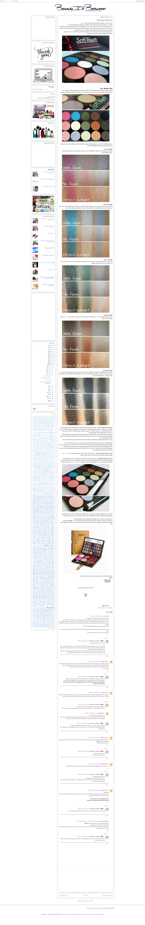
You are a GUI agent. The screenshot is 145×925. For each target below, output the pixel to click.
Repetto (52, 597)
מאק (37, 452)
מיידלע (50, 457)
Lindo (36, 564)
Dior (48, 527)
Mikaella (37, 577)
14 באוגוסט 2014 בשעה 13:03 (98, 692)
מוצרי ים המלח (49, 456)
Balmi (45, 502)
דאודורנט (34, 433)
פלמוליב (53, 475)
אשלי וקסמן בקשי (44, 424)
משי (47, 461)
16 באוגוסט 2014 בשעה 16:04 (98, 790)
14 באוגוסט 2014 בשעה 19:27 (98, 764)
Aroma (42, 500)
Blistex (36, 508)
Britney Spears (43, 512)
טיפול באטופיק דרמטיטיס (40, 444)
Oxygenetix (52, 591)
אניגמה (39, 421)
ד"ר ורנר (45, 433)
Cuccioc (34, 523)
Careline (52, 516)
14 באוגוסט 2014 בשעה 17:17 (98, 737)
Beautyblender (50, 506)
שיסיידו (38, 491)
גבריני (46, 430)
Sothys (34, 610)
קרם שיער (52, 486)
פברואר (49, 396)
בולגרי (34, 424)
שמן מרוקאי (46, 492)
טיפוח (34, 443)
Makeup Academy (46, 572)
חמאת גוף (34, 442)
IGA (51, 549)
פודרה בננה (52, 472)
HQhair (37, 548)
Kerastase (47, 557)
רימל (50, 488)
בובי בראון (37, 424)
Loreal (43, 568)
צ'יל (40, 476)
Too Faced (48, 620)
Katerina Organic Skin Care (44, 555)
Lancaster (43, 562)
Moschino (51, 582)
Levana (43, 563)
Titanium (52, 618)
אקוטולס (36, 422)
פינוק (33, 472)
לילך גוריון (38, 449)
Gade (49, 540)
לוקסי (53, 448)
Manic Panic (48, 574)
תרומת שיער (38, 495)
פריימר (53, 476)
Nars (38, 584)
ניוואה (50, 462)
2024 (51, 347)
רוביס (51, 487)
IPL (33, 549)
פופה (50, 472)
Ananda (39, 497)
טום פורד (50, 443)
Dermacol (43, 526)
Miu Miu (38, 579)
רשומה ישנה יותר (63, 895)
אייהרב (49, 419)
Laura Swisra (47, 563)
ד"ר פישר (39, 433)
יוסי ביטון (37, 446)
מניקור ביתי (52, 459)
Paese (38, 591)
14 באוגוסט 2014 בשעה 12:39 (98, 616)
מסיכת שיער (42, 459)
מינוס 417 (51, 458)
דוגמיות (46, 435)
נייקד (41, 462)
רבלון (53, 487)
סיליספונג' (52, 467)
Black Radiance (42, 508)
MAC (34, 569)
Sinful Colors (38, 609)
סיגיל (41, 466)
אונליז (53, 417)
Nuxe (44, 588)
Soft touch (101, 608)
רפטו (50, 489)
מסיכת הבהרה (47, 459)
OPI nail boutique (42, 589)
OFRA (34, 588)
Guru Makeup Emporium (38, 545)
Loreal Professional (37, 568)
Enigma (52, 533)
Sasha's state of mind (44, 601)
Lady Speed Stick (47, 560)
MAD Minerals (45, 570)
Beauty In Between (95, 641)
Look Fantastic (42, 567)
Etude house (35, 535)
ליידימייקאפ (49, 449)
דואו (49, 435)
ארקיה (49, 424)
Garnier (46, 540)
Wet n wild (36, 624)
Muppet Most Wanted (40, 582)
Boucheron (42, 511)
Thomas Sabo (35, 616)
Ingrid (35, 549)
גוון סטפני (43, 430)
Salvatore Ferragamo (46, 599)
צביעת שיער (38, 476)
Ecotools (52, 532)
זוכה (46, 442)
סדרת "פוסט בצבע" (36, 464)
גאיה (48, 430)
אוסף (51, 417)
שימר (41, 491)
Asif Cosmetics (36, 500)
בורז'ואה (52, 425)
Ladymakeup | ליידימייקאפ (48, 179)
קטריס (42, 480)
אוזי (36, 416)
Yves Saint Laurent (37, 626)
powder (50, 594)
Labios (53, 560)
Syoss (47, 614)
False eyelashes (47, 536)
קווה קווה (48, 479)
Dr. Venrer (45, 530)
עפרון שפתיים (38, 470)
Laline (52, 562)
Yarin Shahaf (36, 625)
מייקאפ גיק (44, 457)
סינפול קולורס (45, 467)
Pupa (34, 594)
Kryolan (39, 558)
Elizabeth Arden (37, 532)
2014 (51, 364)
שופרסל (47, 491)
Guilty (46, 545)
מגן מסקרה (52, 454)
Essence (52, 535)
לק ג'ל (52, 452)
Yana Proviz (43, 625)
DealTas (52, 526)
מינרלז (43, 458)
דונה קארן (43, 435)
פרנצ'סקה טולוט (46, 476)
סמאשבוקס (37, 467)
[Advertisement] (85, 880)
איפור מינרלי (45, 420)
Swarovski (51, 614)
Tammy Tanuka (36, 614)
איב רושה (52, 419)
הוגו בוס (40, 438)
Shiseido (35, 606)
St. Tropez (35, 611)
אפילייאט (39, 422)
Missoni (42, 579)
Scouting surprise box (42, 603)
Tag (45, 614)
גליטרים (34, 432)
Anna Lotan (49, 498)
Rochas (40, 598)
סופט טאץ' (107, 608)
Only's (50, 589)
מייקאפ (47, 457)
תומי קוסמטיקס (35, 493)
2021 (51, 349)
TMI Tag (48, 618)
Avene (38, 501)
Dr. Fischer (44, 528)
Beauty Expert (42, 505)
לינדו (35, 449)
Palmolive (35, 591)
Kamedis (52, 555)
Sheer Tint (35, 604)
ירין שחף (34, 446)
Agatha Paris (45, 496)
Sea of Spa (35, 603)
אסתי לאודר (43, 422)
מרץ (50, 394)
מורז (45, 456)
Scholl (49, 602)
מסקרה (36, 459)
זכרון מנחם (43, 442)
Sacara (52, 599)
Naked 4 (45, 583)
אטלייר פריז (39, 417)
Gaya (42, 540)
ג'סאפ (53, 430)
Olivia (53, 589)
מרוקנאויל (50, 461)
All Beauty (47, 497)
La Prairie (35, 559)
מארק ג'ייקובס (52, 453)
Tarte (50, 615)
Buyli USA (39, 513)
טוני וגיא (46, 443)
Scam (36, 601)
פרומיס (39, 475)
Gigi (46, 541)
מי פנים (34, 456)
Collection (52, 522)
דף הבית (85, 895)
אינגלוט (34, 419)
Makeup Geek (50, 573)
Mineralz (49, 578)
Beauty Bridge (49, 505)
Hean (37, 547)
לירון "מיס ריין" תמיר (45, 451)
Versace (49, 623)
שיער (35, 491)
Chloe (44, 518)
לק (53, 452)
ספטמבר (49, 372)
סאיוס (35, 463)
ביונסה (49, 426)
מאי (50, 390)
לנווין (39, 451)
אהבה (43, 416)
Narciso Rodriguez (49, 584)
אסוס (35, 421)
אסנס (47, 422)
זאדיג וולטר (49, 442)
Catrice (46, 517)
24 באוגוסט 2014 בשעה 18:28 (94, 713)
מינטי (48, 458)
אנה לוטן (45, 421)
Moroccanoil (36, 580)
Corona (52, 523)
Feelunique (35, 536)
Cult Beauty (51, 525)
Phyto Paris (38, 593)
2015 (51, 362)
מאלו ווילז (43, 452)
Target (53, 615)
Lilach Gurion (51, 564)
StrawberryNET (49, 613)
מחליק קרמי (38, 456)
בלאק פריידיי (41, 426)
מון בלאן (42, 454)
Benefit (45, 507)
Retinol (46, 597)
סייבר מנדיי (35, 466)
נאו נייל (41, 461)
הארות (53, 438)
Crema (41, 523)
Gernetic (50, 541)
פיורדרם (41, 472)
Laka (34, 560)
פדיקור (36, 471)
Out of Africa (35, 589)
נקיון (47, 463)
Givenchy (41, 541)
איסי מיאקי (50, 420)
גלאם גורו (47, 432)
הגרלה (44, 438)
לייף (41, 449)
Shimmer (41, 606)
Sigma (48, 609)
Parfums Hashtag (50, 592)
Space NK (52, 611)
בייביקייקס (46, 426)
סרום (39, 468)
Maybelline (51, 577)
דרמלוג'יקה (40, 436)
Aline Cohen (51, 497)
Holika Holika (42, 548)
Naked (49, 583)
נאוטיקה (38, 461)
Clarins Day (51, 520)
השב (108, 634)
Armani (46, 500)
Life (40, 563)
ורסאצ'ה (53, 442)
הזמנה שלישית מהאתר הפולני (48, 186)
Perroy (50, 593)
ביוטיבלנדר (34, 425)
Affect (53, 496)
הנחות (53, 440)
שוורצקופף (39, 489)
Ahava (41, 496)
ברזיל (36, 428)
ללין (41, 451)
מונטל (39, 454)
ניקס (49, 463)
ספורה (49, 468)
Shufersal (37, 607)
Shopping (50, 608)
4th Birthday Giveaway (48, 255)
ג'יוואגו (38, 429)
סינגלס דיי (49, 467)
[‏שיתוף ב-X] (105, 605)
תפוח (41, 495)
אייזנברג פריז (46, 419)
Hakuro (52, 547)
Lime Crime (41, 564)
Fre (41, 538)
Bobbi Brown (36, 510)
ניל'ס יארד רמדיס (37, 462)
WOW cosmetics (50, 625)
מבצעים (45, 453)
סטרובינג (43, 466)
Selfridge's (44, 604)
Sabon (34, 598)
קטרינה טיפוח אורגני (47, 480)
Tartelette (46, 615)
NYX (42, 588)
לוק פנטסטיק (35, 447)
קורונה (51, 480)
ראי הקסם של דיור (38, 486)
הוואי (38, 438)
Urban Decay (39, 621)
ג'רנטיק (51, 430)
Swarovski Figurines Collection (46, 382)
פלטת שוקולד (35, 473)
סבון (51, 464)
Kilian (36, 557)
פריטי (33, 475)
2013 (51, 400)
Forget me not (36, 537)
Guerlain (51, 545)
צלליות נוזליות (35, 477)
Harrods (44, 547)
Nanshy (34, 583)
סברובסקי (42, 464)
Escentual (35, 533)
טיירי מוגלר (36, 443)
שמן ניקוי (42, 492)
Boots (53, 511)
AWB (34, 501)
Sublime (34, 613)
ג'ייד (36, 429)
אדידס (45, 416)
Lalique (48, 562)
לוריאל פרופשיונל (42, 448)
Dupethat (35, 530)
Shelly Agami (50, 606)
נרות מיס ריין (44, 463)
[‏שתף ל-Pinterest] (102, 605)
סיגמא (39, 466)
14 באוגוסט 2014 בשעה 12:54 (98, 661)
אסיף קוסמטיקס (51, 422)
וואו (40, 440)
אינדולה (53, 420)
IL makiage (44, 549)
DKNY (37, 527)
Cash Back (51, 517)
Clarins (35, 518)
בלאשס (37, 426)
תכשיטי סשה (48, 495)
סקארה (46, 468)
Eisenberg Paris (45, 532)
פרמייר (50, 476)
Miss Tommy (48, 579)
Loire (42, 565)
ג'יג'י (40, 429)
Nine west (50, 588)
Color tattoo (41, 522)
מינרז (46, 458)
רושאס (40, 487)
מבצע (48, 453)
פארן (43, 471)
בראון (43, 428)
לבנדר (47, 447)
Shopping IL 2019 (49, 248)
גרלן (50, 433)
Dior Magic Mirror (43, 527)
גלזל (36, 432)
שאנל (42, 489)
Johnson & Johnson (37, 553)
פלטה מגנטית (49, 473)
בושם (49, 425)
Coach (41, 521)
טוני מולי (43, 443)
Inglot (38, 549)
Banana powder (40, 502)
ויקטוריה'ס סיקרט (36, 440)
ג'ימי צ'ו (34, 429)
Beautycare (43, 506)
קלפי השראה (35, 481)
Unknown (104, 661)
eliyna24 (104, 692)
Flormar (43, 537)
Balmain (48, 502)
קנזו (48, 483)
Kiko (38, 557)
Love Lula (45, 569)
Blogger (44, 914)
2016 (51, 360)
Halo (48, 547)
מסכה (39, 459)
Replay (49, 597)
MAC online (51, 570)
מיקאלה (34, 458)
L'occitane (46, 559)
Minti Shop (43, 578)
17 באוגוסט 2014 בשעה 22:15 (84, 821)
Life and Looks (36, 563)
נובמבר (49, 368)
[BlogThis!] (107, 605)
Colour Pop (35, 522)
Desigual (52, 527)
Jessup (37, 552)
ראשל (34, 486)
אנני (37, 421)
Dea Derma (35, 525)
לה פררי (40, 447)
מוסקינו (36, 454)
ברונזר (38, 428)
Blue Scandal (49, 510)
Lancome (38, 562)
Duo (41, 530)
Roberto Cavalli (47, 598)
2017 (51, 357)
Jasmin (34, 550)
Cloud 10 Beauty (46, 521)
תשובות (105, 638)
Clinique (45, 520)
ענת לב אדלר (50, 470)
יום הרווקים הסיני (42, 446)
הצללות (45, 440)
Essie (48, 535)
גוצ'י (37, 430)
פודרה (34, 471)
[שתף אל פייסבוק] (104, 605)
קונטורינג (37, 479)
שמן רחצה (39, 492)
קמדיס (50, 483)
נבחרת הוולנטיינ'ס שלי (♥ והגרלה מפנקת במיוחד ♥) (47, 241)
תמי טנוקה (44, 495)
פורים (47, 472)
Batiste (45, 503)
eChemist (35, 531)
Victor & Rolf (41, 623)
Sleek (50, 610)
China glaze (49, 518)
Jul (46, 554)
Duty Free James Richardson (45, 531)
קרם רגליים (35, 484)
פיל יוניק (38, 472)
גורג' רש (35, 430)
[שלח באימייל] (108, 605)
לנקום (37, 451)
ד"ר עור (42, 433)
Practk (47, 594)
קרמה (50, 486)
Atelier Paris (49, 501)
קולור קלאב (41, 479)
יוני (50, 388)
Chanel (41, 517)
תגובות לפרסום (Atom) (83, 901)
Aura (45, 501)
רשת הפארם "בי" (46, 489)
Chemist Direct (36, 517)
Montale (47, 580)
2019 (51, 353)
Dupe (39, 530)
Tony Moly (42, 619)
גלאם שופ (43, 432)
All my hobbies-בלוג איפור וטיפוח (100, 821)
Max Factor (35, 575)
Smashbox (45, 610)
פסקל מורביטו (48, 475)
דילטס (46, 436)
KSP (36, 558)
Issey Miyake (49, 550)
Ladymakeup (39, 560)
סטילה (46, 466)
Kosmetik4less (45, 558)
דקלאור (44, 436)
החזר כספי (52, 439)
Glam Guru (36, 541)
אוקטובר (49, 370)
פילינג (36, 472)
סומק (53, 466)
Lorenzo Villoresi (50, 569)
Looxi (50, 568)
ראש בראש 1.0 (51, 270)
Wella (41, 624)
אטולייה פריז (44, 417)
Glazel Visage (37, 542)
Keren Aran (42, 557)
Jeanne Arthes (51, 552)
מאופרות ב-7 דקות (48, 452)
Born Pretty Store (48, 511)
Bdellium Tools (40, 503)
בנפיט (45, 428)
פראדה (41, 475)
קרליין (50, 484)
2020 (51, 351)
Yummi (50, 626)
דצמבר (49, 365)
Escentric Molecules (42, 533)
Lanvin (34, 562)
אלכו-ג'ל (51, 421)
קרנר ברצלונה (43, 486)
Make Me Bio (38, 570)
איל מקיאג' (38, 419)
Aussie (42, 501)
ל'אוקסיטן (52, 447)
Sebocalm (51, 604)
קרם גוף (47, 484)
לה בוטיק (42, 447)
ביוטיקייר (52, 426)
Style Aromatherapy (41, 613)
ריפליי (40, 488)
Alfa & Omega (36, 496)
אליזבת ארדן (40, 420)
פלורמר (52, 473)
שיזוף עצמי (44, 491)
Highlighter (51, 548)
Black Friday (49, 508)
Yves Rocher (45, 626)
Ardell (49, 500)
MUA (47, 582)
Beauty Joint (35, 505)
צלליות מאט (46, 477)
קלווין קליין (48, 481)
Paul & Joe (45, 592)
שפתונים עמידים (48, 493)
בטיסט (45, 425)
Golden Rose (44, 543)
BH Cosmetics (37, 507)
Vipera (49, 624)
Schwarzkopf (43, 602)
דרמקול (37, 436)
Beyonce (42, 507)
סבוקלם (48, 464)
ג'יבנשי (42, 429)
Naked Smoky (39, 583)
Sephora (39, 604)
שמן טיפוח (50, 492)
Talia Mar (42, 614)
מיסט (37, 458)
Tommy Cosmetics (50, 619)
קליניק (38, 481)
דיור (48, 436)
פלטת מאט (44, 473)
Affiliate (49, 496)
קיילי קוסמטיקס (35, 480)
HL (47, 548)
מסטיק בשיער (49, 380)
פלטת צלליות (40, 473)
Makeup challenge (37, 572)
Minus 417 (37, 578)
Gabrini (52, 540)
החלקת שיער (41, 439)
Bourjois (37, 511)
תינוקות (53, 495)
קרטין (34, 483)
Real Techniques (42, 596)
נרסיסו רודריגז (38, 463)
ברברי (40, 428)
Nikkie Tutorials (39, 587)
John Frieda (45, 553)
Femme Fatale (50, 537)
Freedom (38, 538)
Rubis (37, 598)
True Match (42, 620)
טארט (53, 443)
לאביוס (49, 447)
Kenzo (50, 557)
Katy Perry (37, 555)
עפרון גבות (43, 470)
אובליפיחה (40, 416)
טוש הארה (40, 443)
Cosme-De (49, 523)
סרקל (36, 468)
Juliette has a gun (41, 554)
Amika (42, 497)
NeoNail (52, 587)
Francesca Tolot (45, 538)
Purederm (52, 596)
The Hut (49, 616)
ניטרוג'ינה (43, 462)
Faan (53, 536)
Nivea (47, 588)
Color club (47, 522)
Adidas (34, 495)
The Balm (40, 615)
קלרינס (52, 483)
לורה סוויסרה (50, 448)
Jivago (49, 553)
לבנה (45, 447)
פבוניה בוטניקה (39, 471)
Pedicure (37, 592)
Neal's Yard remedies (39, 585)
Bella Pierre (49, 507)
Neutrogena (47, 587)
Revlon (38, 597)
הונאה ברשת (35, 438)
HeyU (34, 547)
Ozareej (48, 591)
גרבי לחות (52, 433)
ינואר (50, 398)
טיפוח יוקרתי (47, 444)
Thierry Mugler (43, 616)
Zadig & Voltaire (51, 628)
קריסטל (53, 484)
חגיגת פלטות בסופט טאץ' (46, 378)
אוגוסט (49, 374)
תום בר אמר (40, 493)
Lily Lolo (46, 564)
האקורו (34, 436)
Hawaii (40, 547)
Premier (44, 594)
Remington (35, 596)
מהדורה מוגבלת (47, 454)
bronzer (37, 512)
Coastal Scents (36, 521)
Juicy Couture (51, 554)
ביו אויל (42, 425)
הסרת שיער (49, 440)
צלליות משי (41, 477)
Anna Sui (43, 498)
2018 (51, 355)
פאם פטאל (46, 471)
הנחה (34, 439)
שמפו (36, 492)
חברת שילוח (38, 442)
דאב (36, 433)
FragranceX (51, 538)
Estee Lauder (43, 535)
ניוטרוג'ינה (47, 462)
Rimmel (34, 597)
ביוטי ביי (38, 425)
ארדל (53, 424)
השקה (42, 440)
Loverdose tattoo (39, 569)
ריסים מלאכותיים (45, 488)
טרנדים (53, 446)
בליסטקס (47, 428)
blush (45, 510)
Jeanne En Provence (43, 552)
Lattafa (52, 563)
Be (36, 503)
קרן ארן (47, 486)
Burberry (45, 513)
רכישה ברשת (36, 488)
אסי (33, 421)
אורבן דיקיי (48, 417)
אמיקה (48, 421)
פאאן (52, 471)
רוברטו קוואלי (47, 487)
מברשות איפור (40, 453)
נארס (35, 461)
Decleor (47, 526)
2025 (51, 345)
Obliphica (38, 588)
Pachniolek (43, 591)
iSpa (53, 550)
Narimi (42, 584)
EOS (49, 533)
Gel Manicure (37, 540)
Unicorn (52, 621)
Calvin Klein (50, 515)
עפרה (46, 470)
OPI (47, 589)
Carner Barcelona (45, 516)
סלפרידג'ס (41, 467)
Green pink (38, 543)
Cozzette (44, 523)
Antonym (35, 498)
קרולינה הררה (37, 483)
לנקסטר (34, 451)
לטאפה (37, 448)
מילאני (35, 457)
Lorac (47, 568)
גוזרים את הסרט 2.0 (47, 376)
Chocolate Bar (40, 518)
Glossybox (51, 543)
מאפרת (40, 452)
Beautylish (37, 506)
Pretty (40, 594)
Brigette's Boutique (50, 512)
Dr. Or (48, 530)
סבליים (45, 464)
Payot (41, 592)
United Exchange (46, 621)
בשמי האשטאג (49, 429)
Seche (47, 604)
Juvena (34, 554)
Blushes (41, 510)
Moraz (42, 580)
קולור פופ (45, 479)
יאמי (50, 446)
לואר (37, 447)
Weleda (45, 624)
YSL (53, 626)
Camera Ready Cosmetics (39, 515)
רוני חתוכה (43, 487)
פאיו (50, 471)
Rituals (52, 598)
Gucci (34, 543)
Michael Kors (44, 577)
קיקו (51, 481)
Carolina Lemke (37, 516)
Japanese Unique (41, 550)
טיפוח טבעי (52, 444)
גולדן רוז (40, 430)
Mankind (44, 574)
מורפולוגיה (42, 456)
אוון (37, 416)
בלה (34, 426)
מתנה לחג (44, 461)
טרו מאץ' (34, 444)
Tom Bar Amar (42, 618)
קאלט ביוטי (52, 479)
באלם (40, 424)
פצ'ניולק (44, 475)
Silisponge (44, 609)
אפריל (50, 392)
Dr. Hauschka (38, 528)
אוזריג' (34, 416)
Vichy (45, 623)
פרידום (36, 475)
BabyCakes (52, 502)
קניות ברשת (43, 483)
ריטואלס (35, 487)
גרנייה (48, 433)
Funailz (34, 538)
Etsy (39, 535)
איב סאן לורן (35, 417)
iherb (48, 549)
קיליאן (53, 481)
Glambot (44, 542)
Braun (34, 511)
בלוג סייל (51, 428)
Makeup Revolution (41, 573)
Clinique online (40, 520)
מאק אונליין (34, 452)
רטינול (38, 487)
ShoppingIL (42, 607)
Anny (39, 498)
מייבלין (52, 457)
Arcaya (52, 500)
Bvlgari (34, 513)
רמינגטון (52, 489)
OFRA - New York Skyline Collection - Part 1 (47, 278)
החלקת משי (47, 439)
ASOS (53, 501)
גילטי (50, 432)
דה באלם (52, 435)
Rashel (48, 596)
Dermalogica (36, 526)
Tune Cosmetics (36, 620)
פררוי (42, 476)
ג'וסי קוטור (45, 429)
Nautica (47, 585)
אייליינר (41, 419)
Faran (39, 536)
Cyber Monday (42, 525)
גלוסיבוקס (39, 432)
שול (49, 491)
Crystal (37, 523)
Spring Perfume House (43, 611)
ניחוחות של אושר (50, 233)
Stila (53, 613)
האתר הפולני (48, 438)
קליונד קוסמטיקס (43, 481)
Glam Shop (50, 542)
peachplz (104, 764)
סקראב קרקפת (42, 468)
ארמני (51, 424)
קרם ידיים (43, 484)
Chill (53, 518)
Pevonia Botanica (45, 593)
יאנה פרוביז (47, 446)
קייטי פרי (39, 480)
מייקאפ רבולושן (39, 457)
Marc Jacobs (39, 574)
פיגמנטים (44, 472)
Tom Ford (35, 618)
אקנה (33, 422)
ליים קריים (44, 449)
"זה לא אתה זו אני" (50, 416)
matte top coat (43, 575)
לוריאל (46, 448)
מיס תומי (40, 458)
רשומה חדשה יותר (107, 895)
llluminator (46, 565)
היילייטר (37, 439)
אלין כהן (36, 420)
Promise (37, 594)
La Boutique (40, 559)
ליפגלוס (49, 451)
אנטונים (42, 421)
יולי (50, 386)
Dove (49, 528)
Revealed (42, 597)
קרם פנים (39, 484)
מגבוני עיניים (35, 453)
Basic (36, 502)
